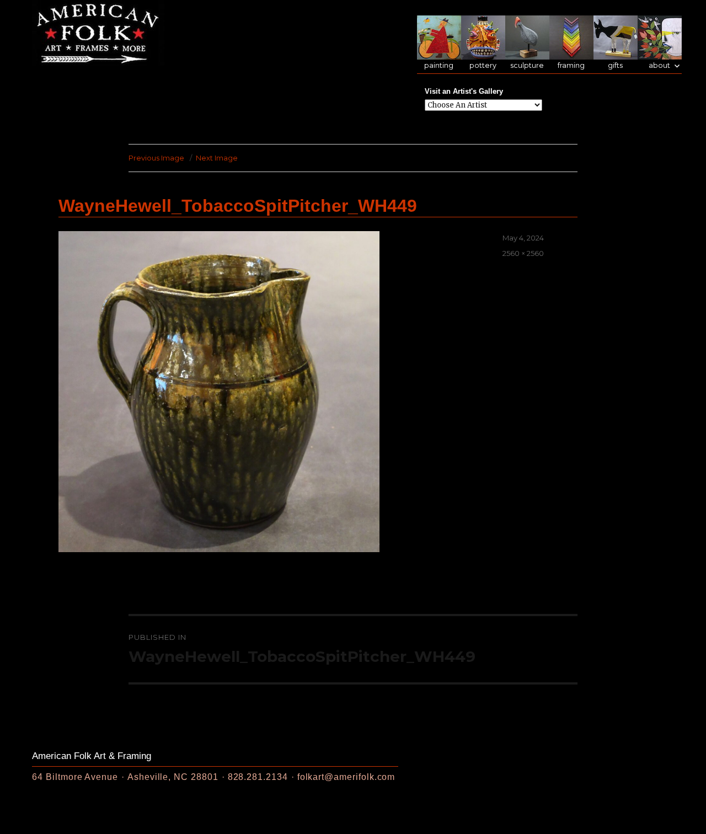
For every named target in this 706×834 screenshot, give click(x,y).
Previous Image (156, 157)
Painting (438, 65)
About (659, 65)
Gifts (615, 65)
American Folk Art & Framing (91, 756)
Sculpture (527, 65)
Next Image (217, 157)
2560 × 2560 (523, 253)
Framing (571, 65)
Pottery (482, 65)
